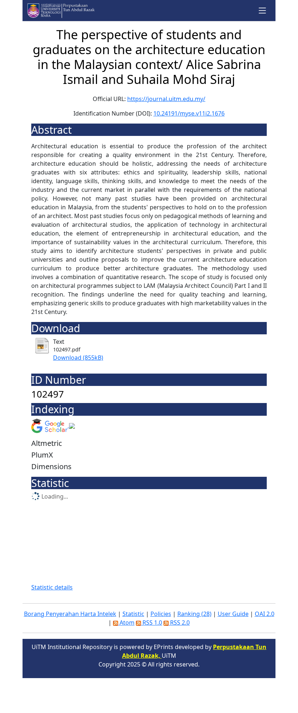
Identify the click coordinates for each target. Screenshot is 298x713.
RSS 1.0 (151, 623)
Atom (126, 623)
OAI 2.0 (264, 614)
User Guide (233, 614)
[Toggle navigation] (262, 10)
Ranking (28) (194, 614)
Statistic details (52, 587)
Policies (160, 614)
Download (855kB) (78, 358)
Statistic (133, 614)
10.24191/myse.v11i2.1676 (189, 113)
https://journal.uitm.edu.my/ (166, 99)
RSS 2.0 (179, 623)
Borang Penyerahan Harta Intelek (70, 614)
